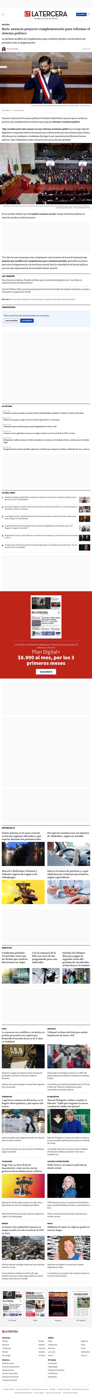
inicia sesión (12, 320)
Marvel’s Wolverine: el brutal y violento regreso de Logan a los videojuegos (19, 874)
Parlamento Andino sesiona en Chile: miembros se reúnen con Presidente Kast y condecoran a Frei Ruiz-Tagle (46, 441)
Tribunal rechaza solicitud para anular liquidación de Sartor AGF (30, 427)
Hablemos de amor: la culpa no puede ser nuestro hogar (68, 1228)
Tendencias (7, 1096)
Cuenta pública (16, 299)
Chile (4, 1029)
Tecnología (7, 1161)
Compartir (7, 110)
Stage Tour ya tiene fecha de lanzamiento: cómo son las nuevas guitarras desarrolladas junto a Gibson (22, 1168)
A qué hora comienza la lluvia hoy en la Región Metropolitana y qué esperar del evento (22, 1103)
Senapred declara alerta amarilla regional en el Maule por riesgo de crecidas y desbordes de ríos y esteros (46, 449)
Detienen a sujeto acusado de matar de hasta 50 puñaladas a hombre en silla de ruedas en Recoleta (43, 413)
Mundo (5, 1223)
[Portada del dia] (46, 637)
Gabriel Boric (56, 299)
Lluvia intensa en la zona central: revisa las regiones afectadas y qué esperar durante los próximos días (21, 836)
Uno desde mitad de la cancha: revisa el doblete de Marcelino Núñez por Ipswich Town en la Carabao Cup (67, 1152)
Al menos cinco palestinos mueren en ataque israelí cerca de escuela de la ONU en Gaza (39, 433)
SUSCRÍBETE (46, 671)
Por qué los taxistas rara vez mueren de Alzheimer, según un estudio (68, 835)
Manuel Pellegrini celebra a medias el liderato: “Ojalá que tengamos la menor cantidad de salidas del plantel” (67, 1103)
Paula (50, 1223)
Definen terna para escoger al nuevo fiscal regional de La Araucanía (31, 420)
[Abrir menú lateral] (4, 14)
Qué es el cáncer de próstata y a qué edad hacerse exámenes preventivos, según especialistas (68, 874)
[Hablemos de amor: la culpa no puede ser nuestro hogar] (68, 1248)
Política (6, 24)
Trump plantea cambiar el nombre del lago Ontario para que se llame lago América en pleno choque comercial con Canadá (22, 1276)
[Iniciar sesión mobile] (89, 14)
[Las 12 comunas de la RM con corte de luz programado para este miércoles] (46, 976)
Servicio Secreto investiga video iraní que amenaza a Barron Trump (23, 1265)
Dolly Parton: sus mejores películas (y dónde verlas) (67, 1166)
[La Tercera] (12, 1317)
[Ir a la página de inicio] (46, 14)
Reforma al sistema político (33, 299)
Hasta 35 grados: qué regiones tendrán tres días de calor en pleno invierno (23, 1139)
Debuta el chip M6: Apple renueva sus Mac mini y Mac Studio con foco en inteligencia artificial (22, 1203)
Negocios (51, 1029)
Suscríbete (28, 320)
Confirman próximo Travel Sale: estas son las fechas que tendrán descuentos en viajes (15, 958)
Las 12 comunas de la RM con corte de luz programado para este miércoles (44, 958)
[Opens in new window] (58, 1317)
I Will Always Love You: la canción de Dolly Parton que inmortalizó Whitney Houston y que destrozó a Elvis (68, 1205)
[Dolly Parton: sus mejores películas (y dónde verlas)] (68, 1186)
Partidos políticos (68, 299)
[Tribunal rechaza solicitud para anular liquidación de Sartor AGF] (68, 1056)
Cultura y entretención (58, 1161)
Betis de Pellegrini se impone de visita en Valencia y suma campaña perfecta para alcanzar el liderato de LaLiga (68, 1140)
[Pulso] (35, 1317)
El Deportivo (53, 1096)
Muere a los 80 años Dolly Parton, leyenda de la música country (67, 1215)
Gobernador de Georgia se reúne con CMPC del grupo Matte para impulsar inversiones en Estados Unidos (68, 1076)
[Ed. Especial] (81, 1317)
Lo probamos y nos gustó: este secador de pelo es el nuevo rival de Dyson (68, 1274)
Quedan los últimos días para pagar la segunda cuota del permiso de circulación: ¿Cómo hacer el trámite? (76, 959)
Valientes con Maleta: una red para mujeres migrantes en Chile (65, 1265)
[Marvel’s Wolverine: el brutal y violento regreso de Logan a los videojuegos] (23, 892)
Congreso (47, 299)
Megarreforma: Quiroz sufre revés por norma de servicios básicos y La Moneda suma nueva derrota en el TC (41, 536)
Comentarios (19, 110)
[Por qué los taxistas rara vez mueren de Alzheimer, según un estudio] (68, 854)
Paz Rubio (14, 49)
